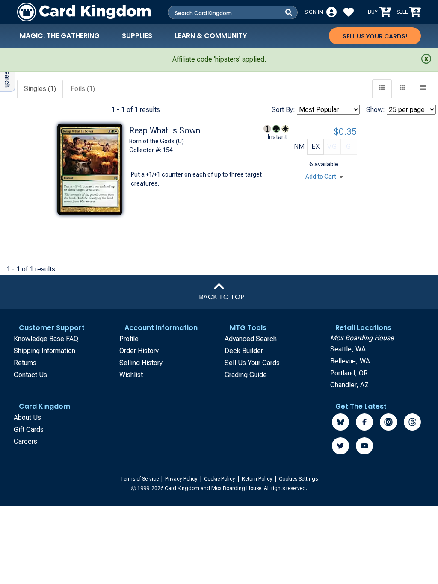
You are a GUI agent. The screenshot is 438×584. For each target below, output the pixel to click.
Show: (375, 110)
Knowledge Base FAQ (46, 339)
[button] (423, 88)
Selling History (141, 363)
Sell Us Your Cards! (375, 36)
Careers (25, 441)
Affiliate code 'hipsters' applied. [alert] (219, 59)
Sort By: (283, 110)
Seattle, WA (348, 349)
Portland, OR (349, 373)
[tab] (40, 89)
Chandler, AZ (349, 385)
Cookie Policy (220, 479)
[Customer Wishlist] (348, 12)
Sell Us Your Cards (252, 363)
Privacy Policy (182, 479)
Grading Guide (246, 375)
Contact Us (30, 375)
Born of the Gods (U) (156, 141)
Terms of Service (140, 479)
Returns (25, 363)
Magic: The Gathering (60, 36)
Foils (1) (83, 89)
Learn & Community (211, 36)
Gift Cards (29, 429)
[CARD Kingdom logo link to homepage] (84, 12)
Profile (129, 339)
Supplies (137, 36)
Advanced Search (251, 339)
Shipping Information (44, 351)
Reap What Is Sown (164, 130)
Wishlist (131, 375)
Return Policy (258, 479)
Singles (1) (40, 89)
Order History (139, 351)
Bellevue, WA (350, 361)
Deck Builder (244, 351)
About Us (27, 417)
